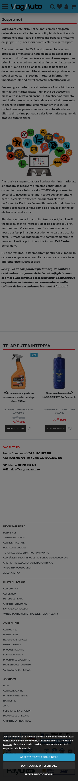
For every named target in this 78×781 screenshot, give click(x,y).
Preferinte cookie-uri (39, 774)
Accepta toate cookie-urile (39, 757)
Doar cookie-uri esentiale (39, 766)
